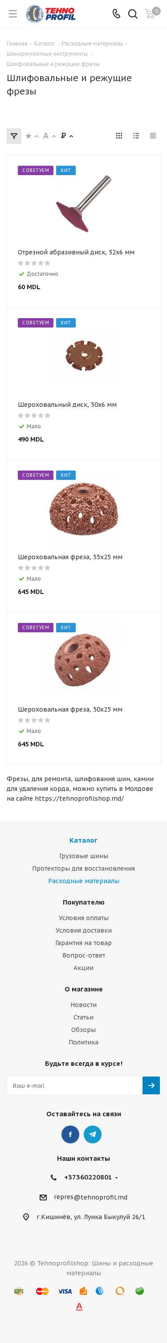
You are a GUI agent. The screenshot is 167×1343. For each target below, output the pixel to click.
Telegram (93, 1134)
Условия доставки (84, 930)
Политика (83, 1042)
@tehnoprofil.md (100, 1197)
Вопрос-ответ (83, 955)
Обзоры (83, 1030)
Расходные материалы (83, 881)
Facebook (70, 1134)
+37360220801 (88, 1177)
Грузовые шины (83, 856)
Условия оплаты (84, 918)
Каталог (83, 840)
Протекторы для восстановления (83, 868)
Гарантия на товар (83, 943)
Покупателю (84, 902)
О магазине (84, 989)
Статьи (83, 1017)
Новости (83, 1005)
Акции (83, 968)
